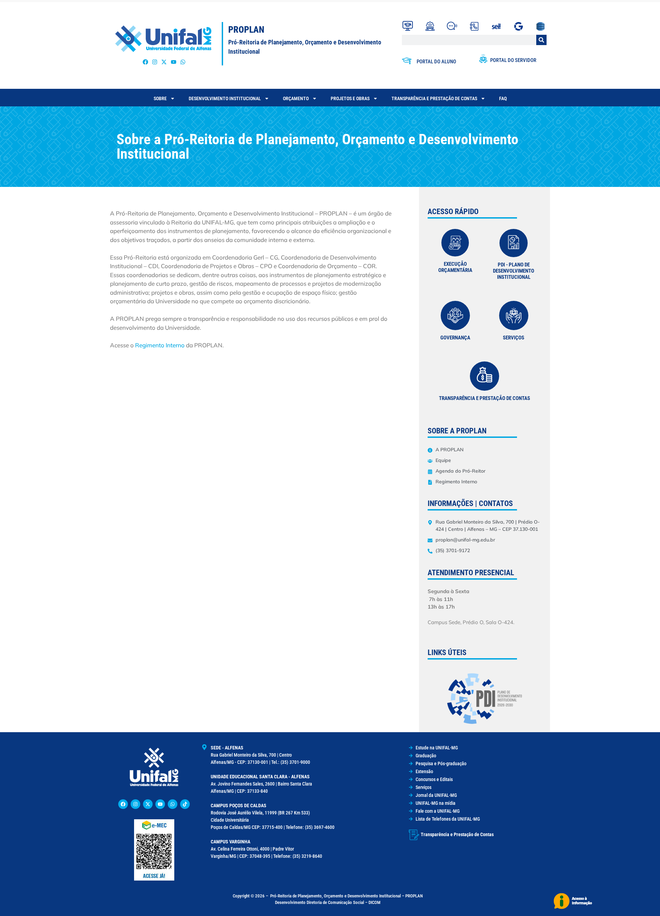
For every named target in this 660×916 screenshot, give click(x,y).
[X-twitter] (164, 62)
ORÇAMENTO (296, 98)
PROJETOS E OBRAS (350, 98)
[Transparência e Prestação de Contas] (414, 835)
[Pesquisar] (541, 40)
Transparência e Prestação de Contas (434, 98)
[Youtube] (173, 62)
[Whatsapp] (182, 62)
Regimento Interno (160, 345)
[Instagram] (155, 62)
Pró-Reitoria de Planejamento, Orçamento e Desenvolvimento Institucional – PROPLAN (346, 895)
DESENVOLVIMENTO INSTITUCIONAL (225, 98)
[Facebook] (145, 62)
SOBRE (160, 98)
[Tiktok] (185, 804)
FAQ (503, 98)
